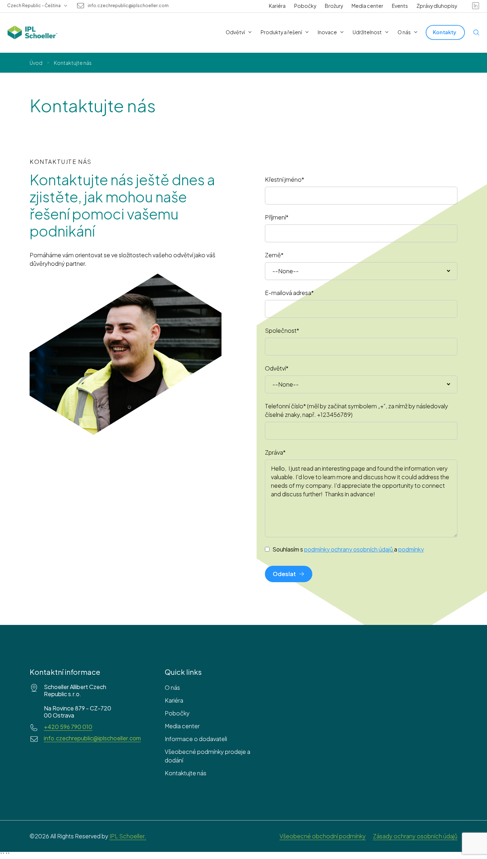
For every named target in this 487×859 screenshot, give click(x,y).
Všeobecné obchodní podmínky (323, 836)
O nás (172, 687)
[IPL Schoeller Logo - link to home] (32, 32)
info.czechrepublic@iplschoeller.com (128, 5)
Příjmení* (276, 217)
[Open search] (476, 32)
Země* (274, 255)
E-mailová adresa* (289, 292)
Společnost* (282, 330)
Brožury (334, 5)
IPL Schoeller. (127, 836)
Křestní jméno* (284, 179)
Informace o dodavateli (196, 738)
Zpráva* (275, 452)
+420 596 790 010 (68, 726)
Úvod (36, 62)
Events (400, 5)
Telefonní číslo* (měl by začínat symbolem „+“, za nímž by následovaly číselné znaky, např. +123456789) (356, 410)
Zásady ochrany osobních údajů (415, 836)
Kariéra (277, 5)
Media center (367, 5)
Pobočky (305, 5)
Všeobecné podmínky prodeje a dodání (207, 756)
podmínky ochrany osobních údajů (348, 549)
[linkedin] (475, 5)
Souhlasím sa (348, 549)
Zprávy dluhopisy (436, 5)
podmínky (411, 549)
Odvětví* (276, 368)
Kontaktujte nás (185, 773)
